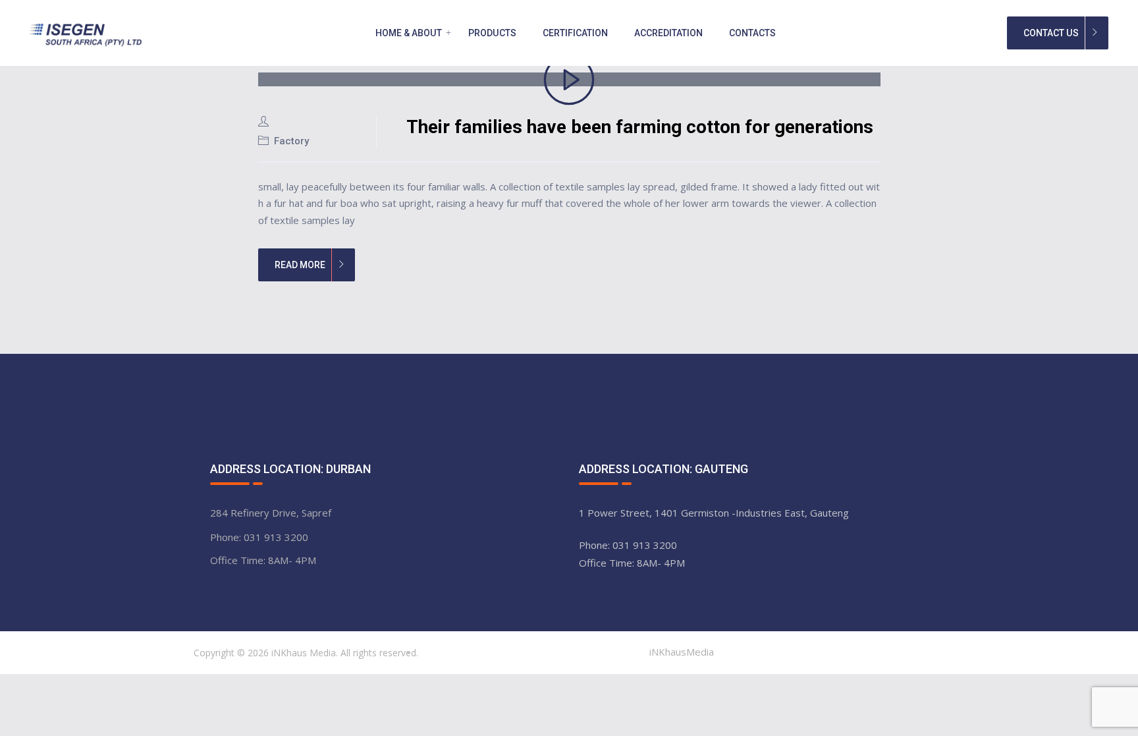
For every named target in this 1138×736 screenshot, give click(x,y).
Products (492, 33)
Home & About (408, 33)
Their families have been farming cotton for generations (639, 127)
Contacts (752, 33)
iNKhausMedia (681, 651)
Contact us (1051, 33)
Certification (575, 33)
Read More (300, 265)
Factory (291, 141)
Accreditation (668, 33)
